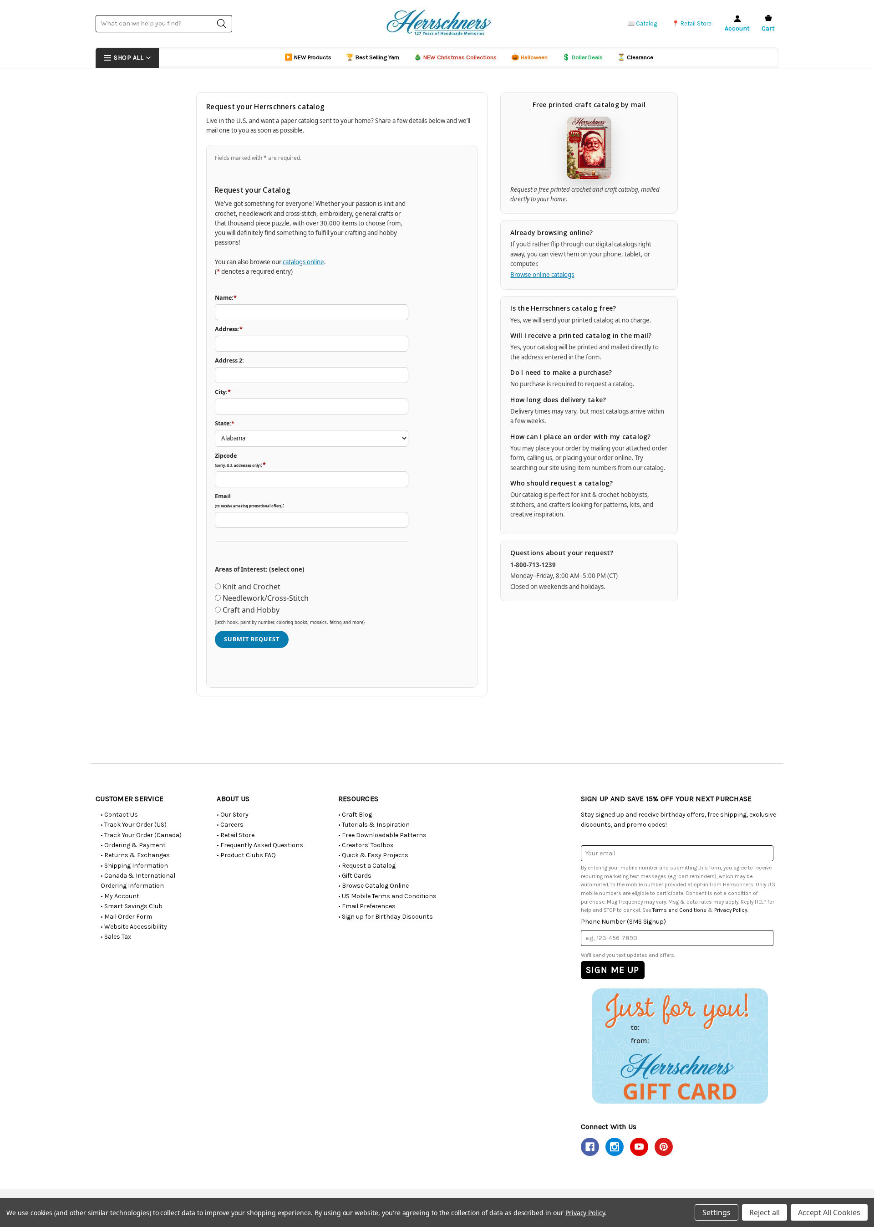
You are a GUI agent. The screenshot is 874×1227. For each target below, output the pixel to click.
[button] (679, 1045)
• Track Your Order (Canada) (141, 835)
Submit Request (251, 639)
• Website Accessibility (134, 926)
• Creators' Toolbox (365, 845)
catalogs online (303, 262)
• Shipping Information (134, 865)
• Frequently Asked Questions (260, 845)
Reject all (764, 1212)
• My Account (120, 896)
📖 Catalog (642, 23)
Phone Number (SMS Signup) (623, 921)
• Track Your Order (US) (134, 824)
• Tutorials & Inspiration (374, 824)
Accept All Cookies (829, 1212)
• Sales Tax (116, 937)
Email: (250, 500)
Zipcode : (240, 460)
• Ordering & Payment (133, 845)
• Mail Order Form (126, 916)
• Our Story (233, 814)
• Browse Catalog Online (373, 886)
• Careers (230, 824)
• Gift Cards (354, 875)
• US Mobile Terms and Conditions (387, 896)
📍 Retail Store (691, 23)
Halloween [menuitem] (529, 57)
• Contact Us (119, 814)
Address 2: (229, 360)
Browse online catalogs (542, 275)
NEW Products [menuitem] (308, 57)
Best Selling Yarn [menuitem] (372, 57)
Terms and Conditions (679, 910)
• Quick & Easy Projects (373, 855)
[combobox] (164, 23)
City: (223, 392)
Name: (226, 298)
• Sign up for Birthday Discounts (385, 916)
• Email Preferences (367, 906)
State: (224, 423)
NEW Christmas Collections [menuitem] (455, 57)
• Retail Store (235, 835)
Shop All (128, 57)
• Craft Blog (355, 814)
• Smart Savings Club (132, 906)
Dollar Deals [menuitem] (582, 57)
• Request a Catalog (367, 865)
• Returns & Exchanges (135, 855)
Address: (229, 329)
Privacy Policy (730, 910)
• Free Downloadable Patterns (382, 835)
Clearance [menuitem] (635, 57)
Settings (716, 1212)
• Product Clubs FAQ (246, 855)
